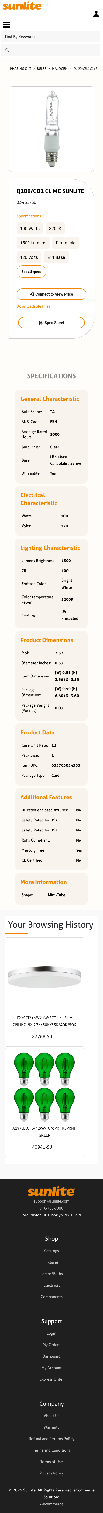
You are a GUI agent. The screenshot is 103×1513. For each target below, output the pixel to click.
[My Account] (96, 13)
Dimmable (65, 243)
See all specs (31, 271)
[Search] (7, 50)
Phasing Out (20, 68)
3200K (55, 228)
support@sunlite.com (51, 1201)
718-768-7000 (51, 1207)
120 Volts (29, 257)
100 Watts (30, 228)
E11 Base (56, 257)
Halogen (60, 68)
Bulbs (41, 68)
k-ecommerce (51, 1504)
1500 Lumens (33, 243)
